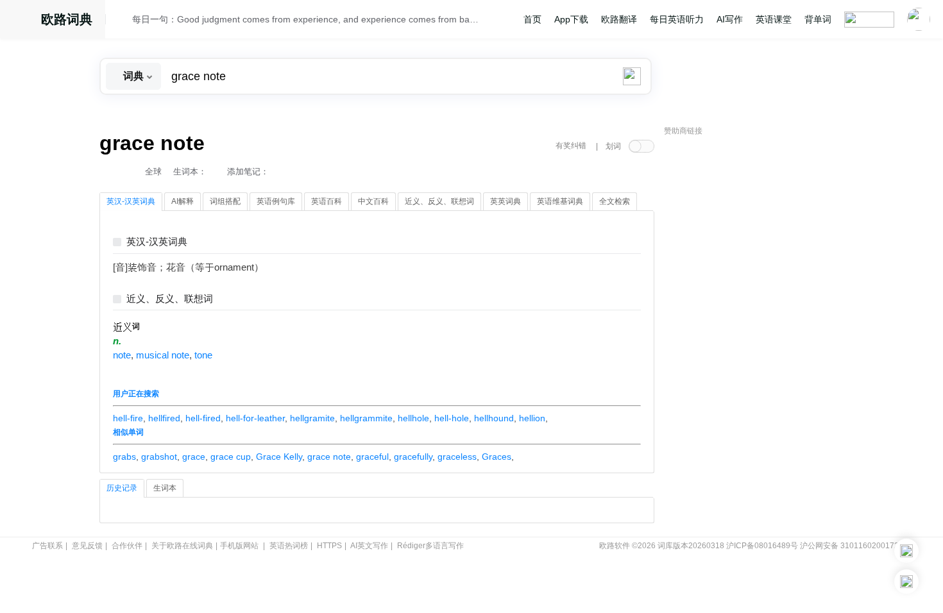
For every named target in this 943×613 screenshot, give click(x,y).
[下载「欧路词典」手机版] (906, 551)
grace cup (230, 456)
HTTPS (329, 545)
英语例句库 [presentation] (276, 201)
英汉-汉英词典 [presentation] (130, 201)
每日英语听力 (677, 19)
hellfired (164, 418)
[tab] (130, 202)
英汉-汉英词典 (156, 242)
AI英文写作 (369, 545)
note (122, 355)
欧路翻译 (619, 19)
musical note (162, 355)
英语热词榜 (288, 545)
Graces (496, 456)
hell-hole (451, 418)
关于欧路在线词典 (182, 545)
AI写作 (730, 19)
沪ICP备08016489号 (762, 545)
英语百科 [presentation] (326, 201)
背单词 (817, 19)
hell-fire (128, 418)
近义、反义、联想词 (169, 299)
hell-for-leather (255, 418)
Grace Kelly (279, 456)
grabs (124, 456)
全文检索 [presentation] (614, 201)
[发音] (122, 21)
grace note (329, 456)
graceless (457, 456)
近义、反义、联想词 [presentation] (439, 201)
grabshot (159, 456)
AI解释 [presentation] (182, 201)
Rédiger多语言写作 (430, 545)
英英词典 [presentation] (505, 201)
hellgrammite (366, 418)
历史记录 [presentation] (121, 487)
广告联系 (47, 545)
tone (203, 355)
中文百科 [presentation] (373, 201)
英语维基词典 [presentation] (560, 201)
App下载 (571, 19)
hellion (532, 418)
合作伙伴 (127, 545)
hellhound (494, 418)
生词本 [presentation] (164, 487)
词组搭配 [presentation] (225, 201)
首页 (532, 19)
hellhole (413, 418)
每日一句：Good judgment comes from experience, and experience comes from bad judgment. (306, 19)
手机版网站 (239, 545)
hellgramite (312, 418)
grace (193, 456)
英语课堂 (774, 19)
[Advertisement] (760, 336)
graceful (372, 456)
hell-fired (203, 418)
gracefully (413, 456)
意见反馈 (87, 545)
